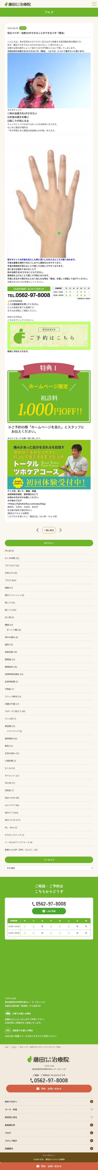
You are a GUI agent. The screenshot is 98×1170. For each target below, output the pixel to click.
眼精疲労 (9, 666)
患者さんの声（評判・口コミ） (19, 849)
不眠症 (8, 688)
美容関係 (9, 738)
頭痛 (7, 587)
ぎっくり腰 (12, 629)
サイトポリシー (49, 1155)
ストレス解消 (11, 696)
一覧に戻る (49, 530)
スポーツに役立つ (13, 711)
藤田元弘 (34, 516)
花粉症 (8, 790)
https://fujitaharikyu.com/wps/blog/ (27, 503)
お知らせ (9, 572)
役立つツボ (10, 819)
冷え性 (8, 782)
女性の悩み (10, 753)
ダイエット (10, 775)
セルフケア (10, 805)
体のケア (9, 812)
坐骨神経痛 (10, 681)
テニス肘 (9, 718)
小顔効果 (9, 760)
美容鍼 (8, 726)
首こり (8, 602)
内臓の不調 (10, 703)
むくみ (8, 768)
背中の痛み (10, 637)
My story (9, 827)
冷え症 (8, 550)
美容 (7, 745)
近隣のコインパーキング (16, 1019)
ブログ (8, 580)
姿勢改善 (9, 651)
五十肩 (8, 617)
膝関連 (8, 659)
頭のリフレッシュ (13, 595)
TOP (6, 1047)
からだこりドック (13, 834)
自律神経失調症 (12, 674)
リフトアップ (13, 731)
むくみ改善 (10, 558)
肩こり (8, 609)
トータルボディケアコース (17, 842)
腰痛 (7, 624)
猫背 (7, 644)
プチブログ (10, 565)
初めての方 (10, 797)
